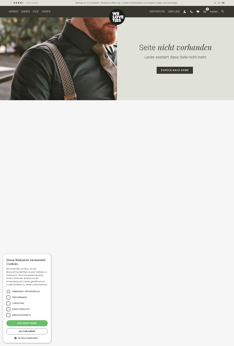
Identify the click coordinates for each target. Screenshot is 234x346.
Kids (36, 11)
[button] (222, 11)
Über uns (174, 11)
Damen (25, 11)
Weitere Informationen (36, 284)
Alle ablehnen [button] (27, 331)
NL (215, 3)
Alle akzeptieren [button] (27, 323)
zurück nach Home (175, 70)
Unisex (46, 11)
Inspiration (157, 11)
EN (219, 3)
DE (223, 3)
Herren (13, 11)
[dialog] (27, 298)
